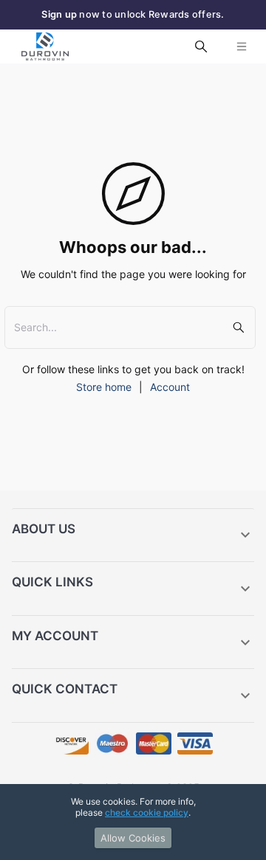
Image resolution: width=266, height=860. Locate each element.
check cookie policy (146, 812)
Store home (104, 387)
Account (170, 387)
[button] (133, 535)
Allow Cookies (133, 838)
